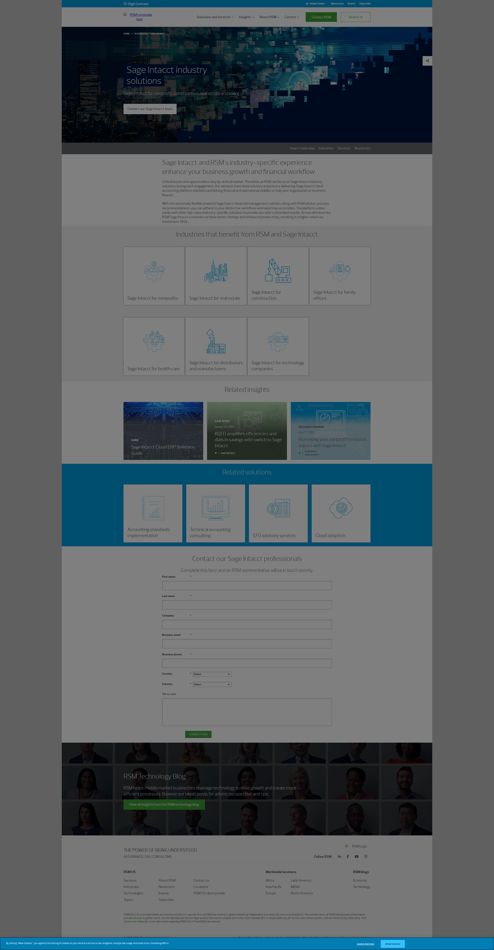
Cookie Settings (365, 943)
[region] (247, 943)
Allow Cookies (392, 943)
